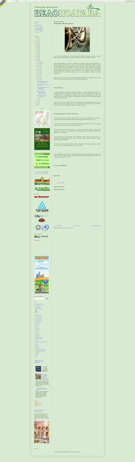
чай (36, 356)
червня (38, 72)
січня (38, 98)
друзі (36, 331)
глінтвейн (37, 329)
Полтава (37, 347)
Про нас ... (37, 21)
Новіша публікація (58, 225)
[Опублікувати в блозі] (59, 182)
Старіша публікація (96, 225)
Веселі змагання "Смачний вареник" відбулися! (43, 82)
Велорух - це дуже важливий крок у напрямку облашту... (42, 92)
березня (39, 78)
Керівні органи (38, 25)
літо (36, 340)
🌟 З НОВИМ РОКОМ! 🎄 (45, 367)
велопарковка (38, 318)
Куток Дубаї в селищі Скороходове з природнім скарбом (41, 389)
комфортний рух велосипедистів (39, 338)
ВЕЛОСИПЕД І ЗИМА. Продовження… (41, 96)
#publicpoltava (38, 309)
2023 (37, 43)
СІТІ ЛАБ (37, 353)
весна (36, 324)
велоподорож (38, 320)
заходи (37, 332)
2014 (37, 58)
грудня (38, 61)
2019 (37, 49)
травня (38, 74)
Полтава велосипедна (40, 349)
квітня (38, 76)
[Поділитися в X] (60, 182)
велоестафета (38, 316)
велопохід (37, 323)
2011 (37, 103)
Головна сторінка (77, 225)
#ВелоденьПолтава (39, 304)
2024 (37, 41)
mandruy (39, 405)
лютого (38, 79)
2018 (37, 50)
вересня (39, 67)
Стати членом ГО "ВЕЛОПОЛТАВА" (39, 29)
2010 (37, 104)
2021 (37, 45)
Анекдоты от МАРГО (40, 173)
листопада (39, 63)
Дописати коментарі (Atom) (67, 228)
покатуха (37, 346)
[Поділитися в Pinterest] (63, 182)
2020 (37, 47)
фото (36, 355)
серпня (38, 68)
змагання (37, 334)
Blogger (78, 451)
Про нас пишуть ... (39, 26)
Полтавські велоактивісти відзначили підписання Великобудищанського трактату (45, 377)
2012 (37, 101)
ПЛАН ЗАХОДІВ (38, 30)
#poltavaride (38, 307)
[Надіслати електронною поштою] (57, 182)
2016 (37, 54)
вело (36, 313)
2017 (37, 52)
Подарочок (37, 171)
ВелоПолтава (38, 321)
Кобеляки (37, 336)
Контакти (37, 32)
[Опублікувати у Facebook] (62, 182)
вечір (36, 326)
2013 (37, 60)
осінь (36, 344)
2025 (37, 40)
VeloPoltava (39, 403)
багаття (37, 312)
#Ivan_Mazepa (38, 305)
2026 (37, 38)
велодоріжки (38, 315)
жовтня (38, 65)
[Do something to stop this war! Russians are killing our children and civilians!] (3, 3)
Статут (37, 23)
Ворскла (37, 328)
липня (38, 70)
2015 (37, 56)
